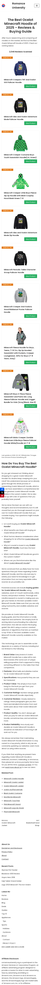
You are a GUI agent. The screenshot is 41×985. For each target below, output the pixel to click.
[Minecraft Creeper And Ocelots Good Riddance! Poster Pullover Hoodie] (20, 295)
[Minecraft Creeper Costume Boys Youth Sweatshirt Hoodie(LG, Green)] (20, 143)
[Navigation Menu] (36, 5)
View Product (31, 86)
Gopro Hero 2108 (8, 877)
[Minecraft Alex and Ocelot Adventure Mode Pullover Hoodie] (20, 105)
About (4, 855)
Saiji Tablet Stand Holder (12, 881)
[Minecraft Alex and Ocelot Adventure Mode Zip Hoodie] (20, 221)
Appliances (6, 917)
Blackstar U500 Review (11, 873)
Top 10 (4, 914)
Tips (4, 921)
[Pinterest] (2, 495)
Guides (4, 910)
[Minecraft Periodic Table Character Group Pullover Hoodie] (20, 258)
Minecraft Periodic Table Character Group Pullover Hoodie (20, 271)
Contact (5, 859)
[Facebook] (2, 489)
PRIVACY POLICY (9, 943)
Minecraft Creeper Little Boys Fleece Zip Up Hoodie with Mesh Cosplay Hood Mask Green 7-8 (20, 196)
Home (4, 895)
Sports (4, 925)
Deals (4, 906)
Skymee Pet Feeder (9, 870)
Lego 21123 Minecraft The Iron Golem (16, 885)
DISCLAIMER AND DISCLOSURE (13, 947)
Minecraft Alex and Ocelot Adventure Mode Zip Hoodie (20, 234)
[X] (2, 492)
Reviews (5, 899)
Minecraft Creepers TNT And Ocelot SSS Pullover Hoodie (20, 81)
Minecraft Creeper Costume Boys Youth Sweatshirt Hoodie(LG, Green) (20, 156)
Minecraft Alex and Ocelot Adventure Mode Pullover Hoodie (20, 118)
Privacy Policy (7, 852)
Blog (3, 903)
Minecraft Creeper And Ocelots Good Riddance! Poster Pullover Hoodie (18, 309)
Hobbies (6, 928)
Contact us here (24, 765)
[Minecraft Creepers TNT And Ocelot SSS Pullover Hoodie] (20, 68)
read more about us (13, 767)
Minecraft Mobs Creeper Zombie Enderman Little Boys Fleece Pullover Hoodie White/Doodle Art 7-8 (20, 440)
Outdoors (6, 932)
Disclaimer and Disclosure (12, 848)
